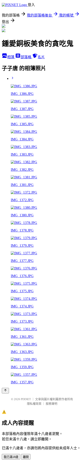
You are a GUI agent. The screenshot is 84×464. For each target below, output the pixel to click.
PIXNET (26, 399)
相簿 (11, 57)
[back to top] (5, 390)
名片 (41, 57)
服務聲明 (51, 403)
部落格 (26, 57)
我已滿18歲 (11, 457)
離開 (26, 457)
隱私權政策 (34, 403)
